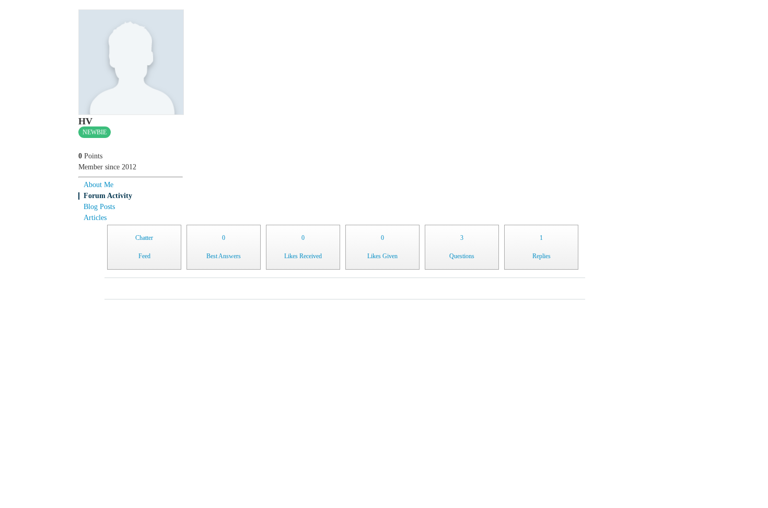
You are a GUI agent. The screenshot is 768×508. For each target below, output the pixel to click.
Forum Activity (108, 196)
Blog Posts (99, 207)
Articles (95, 218)
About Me (98, 185)
